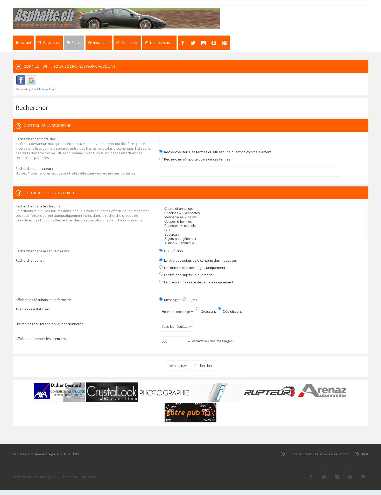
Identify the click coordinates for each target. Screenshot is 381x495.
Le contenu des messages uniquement (194, 267)
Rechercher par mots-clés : (36, 139)
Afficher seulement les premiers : (41, 338)
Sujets (192, 299)
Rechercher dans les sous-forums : (43, 251)
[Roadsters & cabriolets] (263, 226)
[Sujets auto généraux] (263, 239)
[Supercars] (263, 235)
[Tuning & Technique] (263, 243)
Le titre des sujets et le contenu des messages (200, 260)
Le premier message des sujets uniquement (198, 282)
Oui (166, 251)
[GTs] (263, 230)
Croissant (208, 311)
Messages (171, 299)
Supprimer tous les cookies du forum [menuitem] (318, 454)
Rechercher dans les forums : (39, 206)
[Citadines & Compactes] (263, 213)
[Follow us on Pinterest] (350, 477)
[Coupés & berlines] (263, 222)
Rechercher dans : (30, 260)
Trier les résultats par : (33, 309)
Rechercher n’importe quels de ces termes (196, 159)
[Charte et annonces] (263, 209)
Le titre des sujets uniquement (187, 275)
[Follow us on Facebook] (311, 477)
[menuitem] (99, 43)
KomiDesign (88, 477)
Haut (364, 454)
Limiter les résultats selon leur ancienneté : (49, 324)
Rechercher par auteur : (34, 168)
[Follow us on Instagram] (337, 477)
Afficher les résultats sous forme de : (44, 299)
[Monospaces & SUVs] (263, 217)
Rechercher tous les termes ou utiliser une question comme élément (217, 152)
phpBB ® (40, 477)
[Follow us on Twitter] (324, 477)
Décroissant (232, 311)
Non (179, 251)
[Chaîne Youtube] (363, 477)
